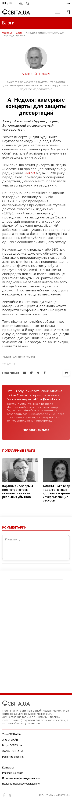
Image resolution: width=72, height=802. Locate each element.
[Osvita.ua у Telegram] (10, 795)
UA (11, 3)
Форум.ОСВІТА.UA (12, 751)
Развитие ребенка (13, 756)
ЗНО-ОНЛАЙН (10, 739)
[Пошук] (27, 3)
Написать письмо (36, 430)
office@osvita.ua (46, 399)
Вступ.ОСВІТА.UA (12, 745)
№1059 (29, 173)
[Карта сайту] (21, 3)
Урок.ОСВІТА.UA (11, 734)
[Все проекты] (68, 3)
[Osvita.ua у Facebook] (4, 795)
